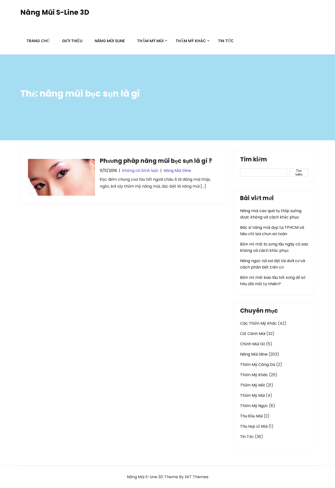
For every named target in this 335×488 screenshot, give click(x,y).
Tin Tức (226, 41)
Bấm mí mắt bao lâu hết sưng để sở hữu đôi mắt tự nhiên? (272, 281)
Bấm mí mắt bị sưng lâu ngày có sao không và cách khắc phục (274, 247)
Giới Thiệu (72, 41)
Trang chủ (38, 41)
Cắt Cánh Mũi (252, 333)
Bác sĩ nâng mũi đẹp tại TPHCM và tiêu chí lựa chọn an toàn (272, 231)
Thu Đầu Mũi (251, 416)
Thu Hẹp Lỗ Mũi (254, 426)
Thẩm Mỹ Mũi (150, 41)
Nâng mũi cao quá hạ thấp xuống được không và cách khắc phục (270, 214)
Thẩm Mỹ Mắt (252, 385)
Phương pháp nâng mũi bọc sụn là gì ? (156, 161)
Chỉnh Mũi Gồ (252, 344)
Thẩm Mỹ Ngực (254, 406)
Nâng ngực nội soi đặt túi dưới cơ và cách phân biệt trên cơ (272, 264)
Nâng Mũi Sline (110, 41)
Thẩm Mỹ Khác (191, 41)
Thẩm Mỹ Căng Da (257, 364)
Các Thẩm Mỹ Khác (258, 323)
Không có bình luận (140, 170)
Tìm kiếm (253, 159)
